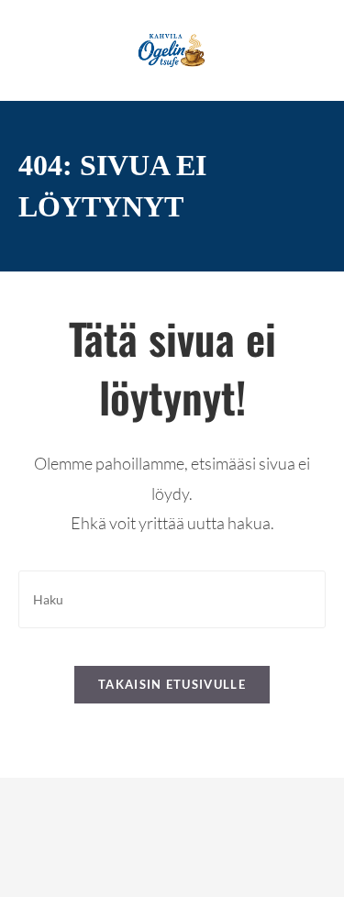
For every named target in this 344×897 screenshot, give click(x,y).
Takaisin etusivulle (172, 684)
